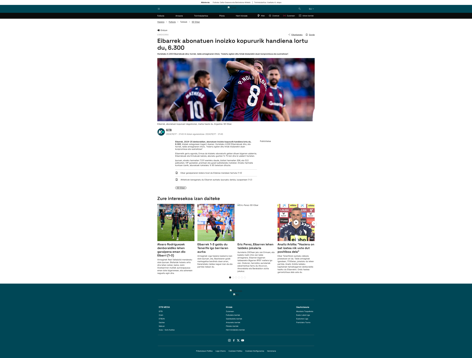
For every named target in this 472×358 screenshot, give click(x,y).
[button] (314, 223)
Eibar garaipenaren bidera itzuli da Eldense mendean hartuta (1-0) (211, 173)
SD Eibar (181, 188)
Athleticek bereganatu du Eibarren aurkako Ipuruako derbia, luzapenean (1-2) (216, 179)
